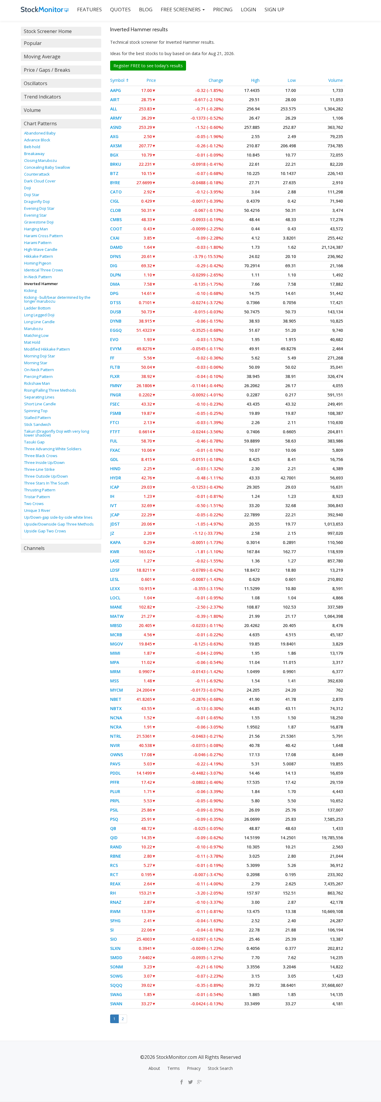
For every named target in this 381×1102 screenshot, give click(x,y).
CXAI (114, 238)
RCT (114, 874)
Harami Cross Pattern (43, 235)
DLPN (115, 275)
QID (114, 837)
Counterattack (37, 174)
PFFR (114, 782)
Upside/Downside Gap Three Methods (59, 524)
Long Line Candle (39, 321)
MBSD (116, 625)
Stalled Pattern (37, 417)
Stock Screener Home (48, 31)
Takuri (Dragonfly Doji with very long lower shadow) (56, 433)
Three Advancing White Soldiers (53, 448)
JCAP (114, 515)
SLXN (115, 948)
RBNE (115, 856)
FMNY (116, 385)
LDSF (115, 570)
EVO (114, 339)
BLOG (145, 9)
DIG (113, 265)
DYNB (115, 321)
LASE (115, 561)
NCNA (116, 717)
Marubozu (33, 328)
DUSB (115, 312)
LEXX (115, 588)
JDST (115, 524)
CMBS (116, 219)
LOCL (115, 598)
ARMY (116, 118)
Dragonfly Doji (37, 201)
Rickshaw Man (37, 383)
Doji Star (31, 194)
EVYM (115, 348)
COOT (116, 229)
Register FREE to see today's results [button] (148, 65)
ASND (115, 127)
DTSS (115, 302)
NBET (115, 699)
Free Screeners (181, 9)
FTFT (115, 431)
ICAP (114, 487)
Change (216, 80)
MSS (114, 681)
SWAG (116, 994)
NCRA (115, 727)
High (255, 80)
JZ (112, 533)
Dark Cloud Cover (40, 181)
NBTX (116, 708)
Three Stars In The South (46, 483)
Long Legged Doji (39, 315)
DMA (115, 284)
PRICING (222, 9)
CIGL (114, 201)
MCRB (116, 634)
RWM (115, 911)
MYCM (116, 690)
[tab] (61, 31)
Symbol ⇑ (119, 80)
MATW (117, 616)
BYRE (115, 182)
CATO (116, 192)
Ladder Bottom (37, 308)
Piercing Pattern (38, 376)
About (154, 1068)
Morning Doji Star (39, 356)
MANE (116, 607)
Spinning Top (36, 410)
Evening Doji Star (39, 208)
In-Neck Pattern (38, 276)
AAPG (115, 90)
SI (112, 930)
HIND (115, 468)
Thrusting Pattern (39, 490)
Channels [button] (34, 548)
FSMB (115, 413)
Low (292, 80)
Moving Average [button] (42, 56)
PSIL (114, 810)
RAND (116, 847)
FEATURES (89, 9)
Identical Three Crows (43, 270)
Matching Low (36, 335)
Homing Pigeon (37, 263)
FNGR (115, 395)
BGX (114, 155)
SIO (113, 939)
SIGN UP (274, 9)
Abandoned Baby (40, 133)
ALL (113, 109)
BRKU (115, 164)
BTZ (114, 173)
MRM (115, 671)
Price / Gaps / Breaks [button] (47, 70)
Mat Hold (32, 342)
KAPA (115, 542)
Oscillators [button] (35, 83)
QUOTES (120, 9)
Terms (173, 1068)
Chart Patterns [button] (40, 123)
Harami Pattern (37, 242)
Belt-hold (32, 146)
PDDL (115, 773)
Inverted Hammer (41, 283)
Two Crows (34, 503)
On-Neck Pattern (39, 369)
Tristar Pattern (37, 496)
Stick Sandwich (37, 424)
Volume (335, 80)
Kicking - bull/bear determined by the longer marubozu (57, 299)
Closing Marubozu (40, 160)
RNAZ (115, 902)
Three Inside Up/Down (44, 462)
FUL (113, 441)
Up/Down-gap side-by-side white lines (58, 517)
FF (112, 358)
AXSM (116, 146)
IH (112, 496)
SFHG (115, 920)
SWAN (116, 1003)
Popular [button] (33, 43)
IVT (113, 505)
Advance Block (37, 140)
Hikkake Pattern (38, 256)
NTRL (115, 736)
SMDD (116, 957)
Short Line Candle (40, 404)
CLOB (115, 210)
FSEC (115, 404)
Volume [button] (32, 110)
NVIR (115, 745)
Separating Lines (39, 397)
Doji (27, 187)
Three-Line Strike (39, 469)
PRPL (115, 801)
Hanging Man (36, 229)
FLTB (115, 367)
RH (113, 893)
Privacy (194, 1068)
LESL (114, 579)
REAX (115, 884)
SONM (116, 967)
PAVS (115, 764)
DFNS (115, 256)
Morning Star (35, 362)
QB (113, 828)
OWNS (116, 754)
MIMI (115, 653)
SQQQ (116, 985)
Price (151, 80)
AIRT (115, 99)
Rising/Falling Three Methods (50, 390)
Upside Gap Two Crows (45, 531)
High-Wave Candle (40, 249)
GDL (114, 459)
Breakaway (34, 153)
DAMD (116, 247)
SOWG (116, 976)
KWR (114, 551)
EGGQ (116, 330)
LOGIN (248, 9)
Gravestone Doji (39, 222)
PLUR (115, 791)
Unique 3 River (37, 510)
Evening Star (35, 215)
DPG (114, 293)
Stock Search (220, 1068)
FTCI (114, 422)
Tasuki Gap (34, 442)
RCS (114, 865)
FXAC (115, 450)
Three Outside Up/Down (46, 476)
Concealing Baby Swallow (47, 167)
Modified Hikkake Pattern (47, 349)
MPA (114, 662)
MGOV (116, 644)
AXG (114, 136)
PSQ (114, 819)
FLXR (115, 376)
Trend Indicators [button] (42, 96)
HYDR (115, 478)
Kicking (30, 290)
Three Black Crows (40, 455)
